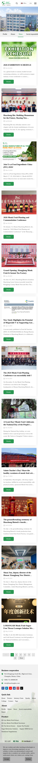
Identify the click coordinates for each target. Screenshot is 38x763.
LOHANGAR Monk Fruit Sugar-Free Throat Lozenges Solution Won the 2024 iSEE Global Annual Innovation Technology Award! (18, 627)
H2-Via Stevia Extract (8, 726)
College (4, 701)
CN (30, 3)
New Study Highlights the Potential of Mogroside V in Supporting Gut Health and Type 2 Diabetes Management (18, 321)
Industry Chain (18, 698)
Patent (3, 712)
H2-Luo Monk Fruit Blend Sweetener (13, 723)
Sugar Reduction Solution (10, 729)
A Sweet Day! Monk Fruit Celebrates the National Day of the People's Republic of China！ (18, 423)
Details (8, 81)
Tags (16, 701)
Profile (5, 34)
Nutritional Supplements (9, 731)
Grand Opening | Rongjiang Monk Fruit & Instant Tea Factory (18, 271)
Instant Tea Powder (23, 726)
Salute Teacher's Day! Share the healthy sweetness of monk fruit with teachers (18, 471)
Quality (27, 698)
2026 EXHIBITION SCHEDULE (17, 65)
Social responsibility (25, 709)
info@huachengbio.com (12, 683)
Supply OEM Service (26, 729)
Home (3, 698)
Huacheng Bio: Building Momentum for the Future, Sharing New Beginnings (18, 116)
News (20, 34)
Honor (13, 34)
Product (9, 698)
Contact (10, 701)
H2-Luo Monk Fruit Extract (10, 720)
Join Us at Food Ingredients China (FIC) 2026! (17, 165)
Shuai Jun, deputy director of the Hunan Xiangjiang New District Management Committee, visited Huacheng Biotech (17, 574)
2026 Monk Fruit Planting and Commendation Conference (16, 218)
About (34, 698)
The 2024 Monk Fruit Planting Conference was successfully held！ (17, 374)
